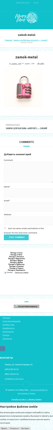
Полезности (8, 332)
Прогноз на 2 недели (21, 272)
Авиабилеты (8, 328)
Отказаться (14, 428)
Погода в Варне (16, 260)
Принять (4, 428)
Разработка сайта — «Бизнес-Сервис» (26, 399)
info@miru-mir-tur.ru (14, 379)
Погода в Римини (16, 266)
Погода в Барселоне (16, 259)
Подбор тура (8, 325)
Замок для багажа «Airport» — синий (30, 40)
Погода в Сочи (16, 253)
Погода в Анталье (16, 257)
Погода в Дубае (16, 262)
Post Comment (17, 237)
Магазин (6, 318)
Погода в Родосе (16, 268)
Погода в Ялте (16, 255)
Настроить (25, 428)
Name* (7, 187)
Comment (8, 160)
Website (7, 214)
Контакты (7, 338)
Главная (8, 40)
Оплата (6, 335)
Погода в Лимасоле (16, 264)
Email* (7, 201)
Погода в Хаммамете (16, 270)
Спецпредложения (11, 321)
